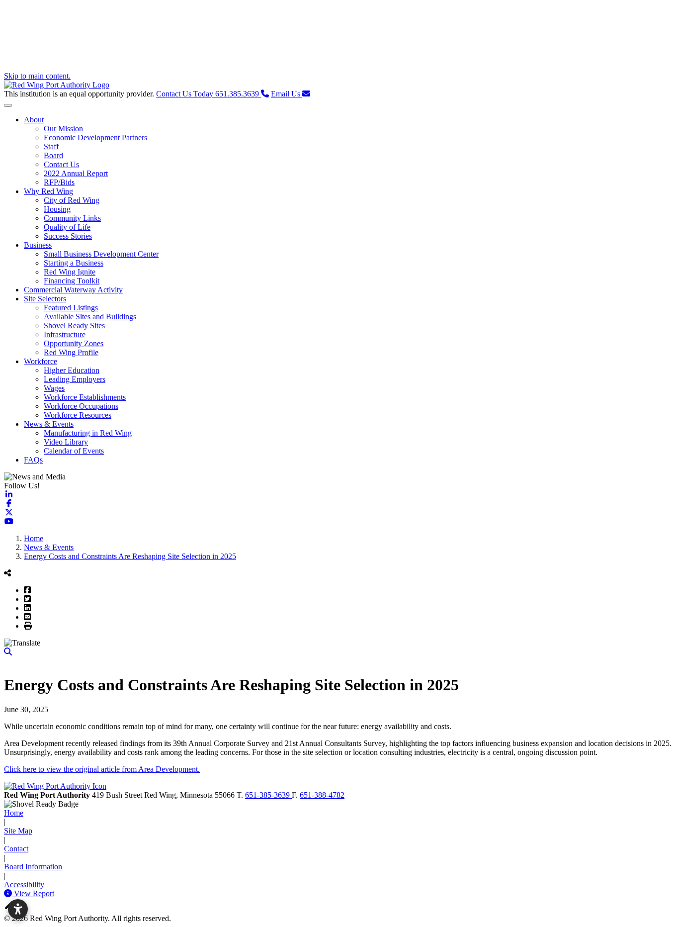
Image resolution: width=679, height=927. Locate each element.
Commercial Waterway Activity (73, 289)
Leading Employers (74, 379)
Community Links (72, 218)
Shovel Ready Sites (74, 325)
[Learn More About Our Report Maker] (9, 893)
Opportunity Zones (73, 343)
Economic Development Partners (95, 137)
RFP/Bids (59, 182)
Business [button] (38, 245)
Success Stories (68, 236)
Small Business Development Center (101, 254)
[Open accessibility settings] (18, 909)
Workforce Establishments (85, 397)
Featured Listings (71, 307)
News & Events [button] (49, 424)
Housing (57, 209)
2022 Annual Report (76, 173)
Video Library (66, 442)
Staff (51, 146)
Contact (16, 848)
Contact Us (61, 164)
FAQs (33, 460)
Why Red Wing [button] (48, 191)
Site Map (18, 831)
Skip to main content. (37, 76)
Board (53, 155)
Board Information (33, 866)
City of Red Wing (71, 200)
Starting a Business (73, 263)
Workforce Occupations (81, 406)
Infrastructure (64, 334)
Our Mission (63, 128)
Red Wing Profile (71, 352)
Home (13, 813)
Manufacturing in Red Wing (88, 433)
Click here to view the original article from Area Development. (102, 769)
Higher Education (71, 370)
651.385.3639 (208, 94)
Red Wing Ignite (69, 272)
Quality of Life (67, 227)
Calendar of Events (74, 451)
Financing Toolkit (71, 281)
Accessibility (24, 884)
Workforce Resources (77, 415)
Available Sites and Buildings (90, 316)
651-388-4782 (322, 795)
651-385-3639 (268, 795)
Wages (54, 388)
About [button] (34, 119)
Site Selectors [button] (45, 298)
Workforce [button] (40, 361)
